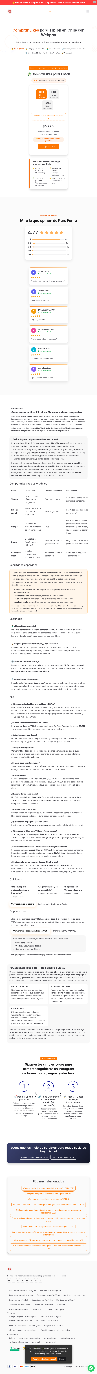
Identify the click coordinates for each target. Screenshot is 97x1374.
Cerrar (61, 1359)
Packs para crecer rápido (47, 1320)
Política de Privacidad (43, 1304)
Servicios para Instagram (74, 1295)
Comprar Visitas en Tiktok (63, 1157)
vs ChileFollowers (67, 1338)
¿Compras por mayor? (54, 1309)
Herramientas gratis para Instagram (24, 1325)
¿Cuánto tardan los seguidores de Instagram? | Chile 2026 (48, 1188)
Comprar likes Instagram (50, 1316)
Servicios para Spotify (66, 1300)
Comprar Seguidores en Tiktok (34, 1157)
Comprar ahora (48, 146)
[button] (41, 94)
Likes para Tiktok (23, 943)
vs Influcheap (50, 1338)
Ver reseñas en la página (22, 904)
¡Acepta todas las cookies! (44, 1359)
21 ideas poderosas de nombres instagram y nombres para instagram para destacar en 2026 (48, 1211)
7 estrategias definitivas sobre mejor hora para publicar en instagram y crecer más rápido (48, 1219)
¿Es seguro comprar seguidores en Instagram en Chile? (48, 1193)
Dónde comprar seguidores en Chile (24, 1338)
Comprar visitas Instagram (20, 1320)
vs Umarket (37, 1342)
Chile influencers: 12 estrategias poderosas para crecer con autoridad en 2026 (48, 1240)
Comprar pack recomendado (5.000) (30, 931)
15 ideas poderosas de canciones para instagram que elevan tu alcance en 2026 (48, 1204)
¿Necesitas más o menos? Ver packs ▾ (48, 117)
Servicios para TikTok (18, 1300)
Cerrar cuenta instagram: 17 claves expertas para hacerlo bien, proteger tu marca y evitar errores (48, 1233)
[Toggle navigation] (88, 11)
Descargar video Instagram (21, 1295)
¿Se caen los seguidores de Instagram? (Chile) (48, 1199)
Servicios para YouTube (42, 1300)
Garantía (61, 1304)
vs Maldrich (51, 1342)
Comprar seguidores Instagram (22, 1316)
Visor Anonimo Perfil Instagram (22, 1290)
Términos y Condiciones (19, 1304)
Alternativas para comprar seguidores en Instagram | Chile (48, 1226)
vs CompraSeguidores (18, 1342)
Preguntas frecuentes (53, 1325)
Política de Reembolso (19, 1309)
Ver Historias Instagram (50, 1290)
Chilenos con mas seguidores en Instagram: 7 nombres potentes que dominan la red (48, 1247)
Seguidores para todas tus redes (55, 1330)
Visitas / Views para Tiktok (28, 946)
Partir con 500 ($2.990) (64, 931)
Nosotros (37, 1309)
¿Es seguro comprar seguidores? (23, 1330)
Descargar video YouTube (48, 1295)
